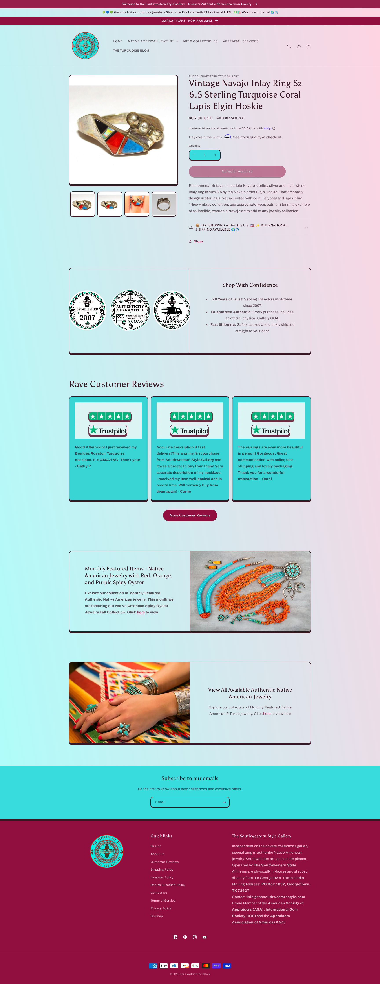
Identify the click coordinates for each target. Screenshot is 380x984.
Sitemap (157, 916)
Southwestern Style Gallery (195, 974)
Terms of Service (163, 900)
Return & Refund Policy (168, 885)
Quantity (194, 145)
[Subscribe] (224, 802)
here (267, 714)
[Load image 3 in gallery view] (136, 204)
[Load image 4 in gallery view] (164, 204)
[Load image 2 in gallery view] (109, 204)
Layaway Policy (162, 877)
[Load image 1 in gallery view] (82, 204)
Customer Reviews (165, 862)
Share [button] (198, 241)
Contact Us (159, 892)
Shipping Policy (162, 869)
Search (156, 846)
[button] (152, 41)
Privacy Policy (161, 908)
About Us (157, 854)
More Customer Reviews (190, 515)
